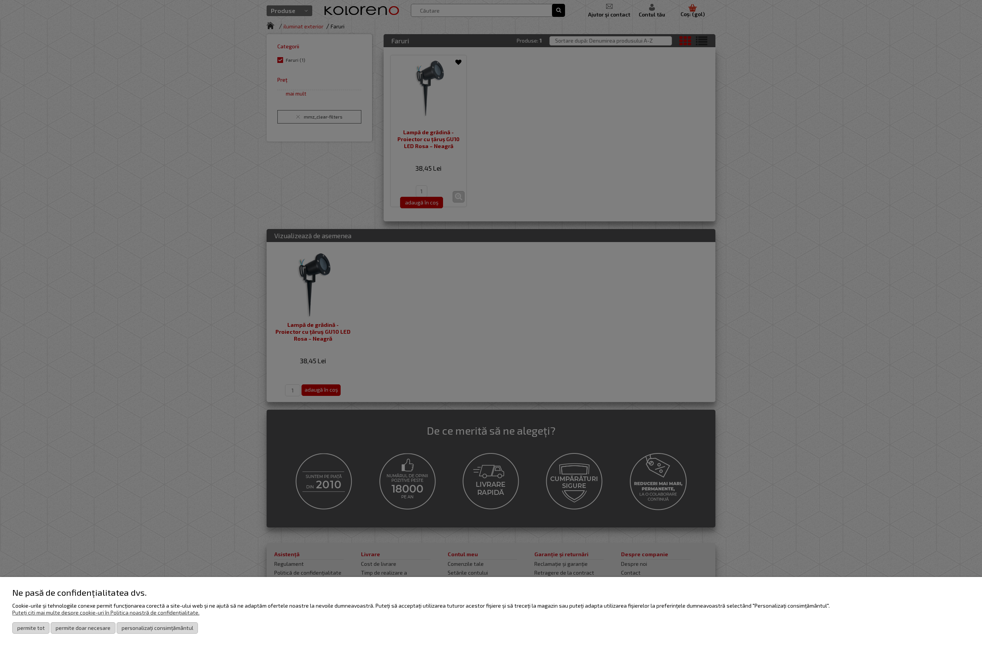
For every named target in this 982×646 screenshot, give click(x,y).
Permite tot (31, 628)
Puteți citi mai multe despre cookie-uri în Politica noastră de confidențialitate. (105, 612)
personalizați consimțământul (157, 628)
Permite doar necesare (83, 628)
